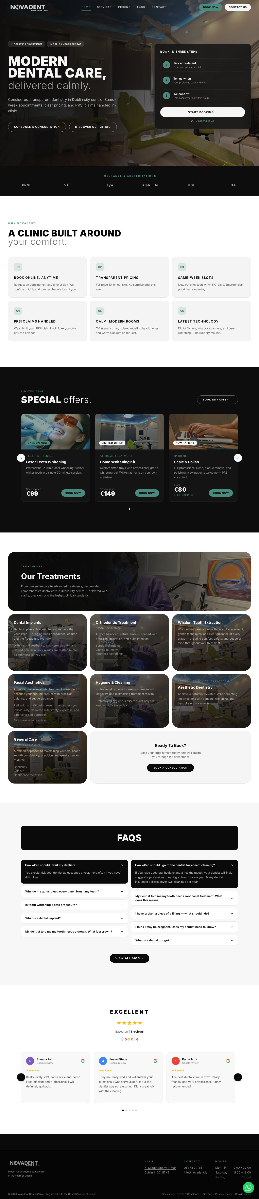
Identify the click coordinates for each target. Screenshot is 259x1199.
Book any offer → (217, 399)
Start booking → (203, 112)
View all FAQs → (129, 958)
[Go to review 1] (123, 1110)
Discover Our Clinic (93, 126)
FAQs (141, 7)
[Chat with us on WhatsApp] (248, 1187)
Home (86, 7)
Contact (159, 7)
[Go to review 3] (129, 1110)
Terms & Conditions (188, 1194)
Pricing (124, 7)
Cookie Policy (243, 1194)
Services (104, 7)
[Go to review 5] (136, 1110)
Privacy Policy (223, 1194)
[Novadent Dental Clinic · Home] (28, 7)
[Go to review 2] (126, 1110)
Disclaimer (167, 1194)
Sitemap (207, 1194)
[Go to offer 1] (129, 509)
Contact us (238, 7)
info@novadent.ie (195, 1172)
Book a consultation (170, 767)
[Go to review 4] (133, 1110)
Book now (211, 7)
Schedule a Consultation (37, 126)
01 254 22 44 (206, 121)
